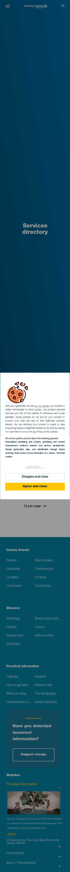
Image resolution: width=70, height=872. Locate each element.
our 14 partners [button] (42, 406)
